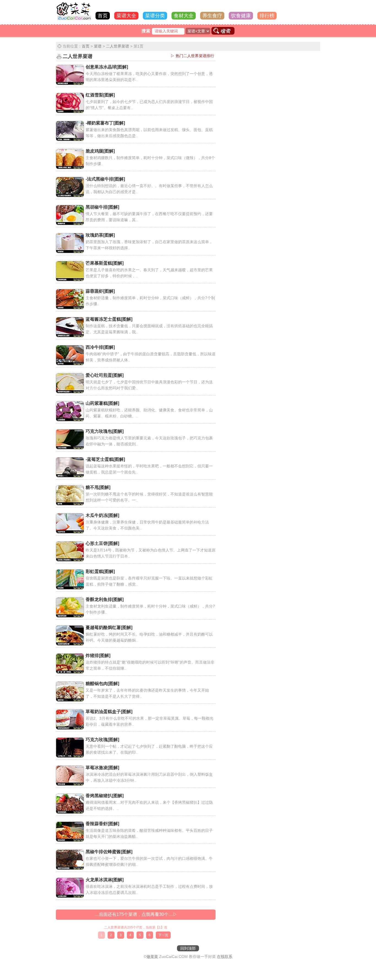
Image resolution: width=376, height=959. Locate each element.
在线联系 (224, 956)
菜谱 (98, 46)
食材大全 (184, 15)
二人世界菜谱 (117, 46)
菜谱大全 (126, 15)
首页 (103, 15)
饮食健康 (241, 15)
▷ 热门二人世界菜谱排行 (192, 56)
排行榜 (267, 15)
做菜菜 (152, 956)
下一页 (163, 935)
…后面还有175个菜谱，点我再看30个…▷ (135, 914)
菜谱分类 (155, 15)
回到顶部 (188, 948)
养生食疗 (212, 15)
